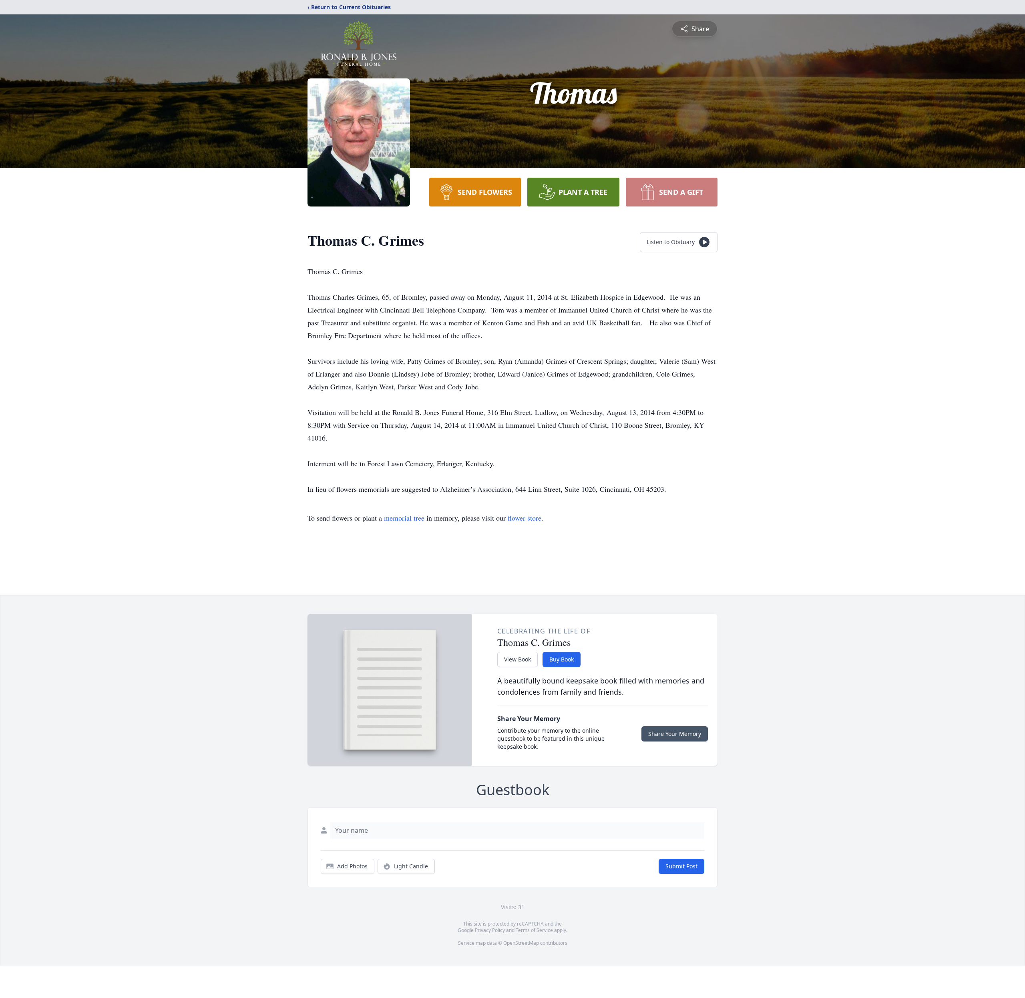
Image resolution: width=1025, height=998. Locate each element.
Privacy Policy (490, 930)
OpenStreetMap (521, 943)
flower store (524, 518)
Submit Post (681, 866)
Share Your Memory (674, 733)
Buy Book (561, 659)
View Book (517, 659)
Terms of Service (534, 930)
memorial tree (404, 518)
